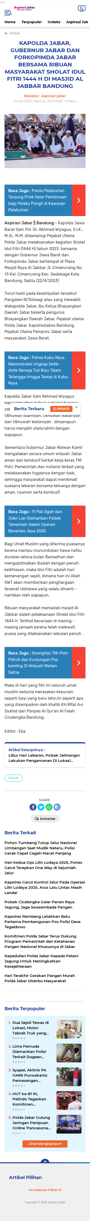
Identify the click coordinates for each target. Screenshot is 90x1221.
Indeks (54, 22)
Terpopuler (32, 22)
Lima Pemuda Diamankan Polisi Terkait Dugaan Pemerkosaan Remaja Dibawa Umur (29, 1051)
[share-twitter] (41, 807)
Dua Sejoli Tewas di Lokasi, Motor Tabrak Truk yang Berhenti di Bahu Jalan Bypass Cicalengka (30, 1028)
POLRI (13, 778)
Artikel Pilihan (25, 1177)
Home (10, 22)
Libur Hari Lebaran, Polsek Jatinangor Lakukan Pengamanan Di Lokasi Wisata (44, 758)
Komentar (48, 819)
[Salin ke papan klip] (57, 807)
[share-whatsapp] (49, 807)
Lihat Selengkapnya (44, 1144)
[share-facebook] (33, 807)
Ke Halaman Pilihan (44, 1190)
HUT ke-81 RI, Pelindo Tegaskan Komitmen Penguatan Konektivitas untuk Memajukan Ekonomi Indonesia (31, 1099)
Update (63, 409)
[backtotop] (45, 1163)
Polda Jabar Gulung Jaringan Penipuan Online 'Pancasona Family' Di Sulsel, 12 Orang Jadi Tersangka (31, 1123)
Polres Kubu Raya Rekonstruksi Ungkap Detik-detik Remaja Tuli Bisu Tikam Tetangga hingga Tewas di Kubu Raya (38, 370)
